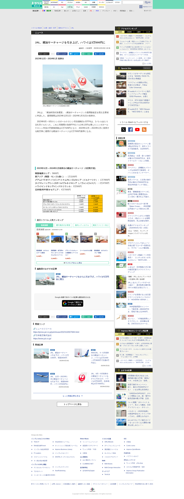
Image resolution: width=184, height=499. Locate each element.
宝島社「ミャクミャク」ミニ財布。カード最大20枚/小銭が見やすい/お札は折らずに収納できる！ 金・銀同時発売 (135, 60)
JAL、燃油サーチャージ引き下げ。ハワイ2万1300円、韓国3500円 (59, 355)
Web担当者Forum (40, 446)
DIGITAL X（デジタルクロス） (65, 457)
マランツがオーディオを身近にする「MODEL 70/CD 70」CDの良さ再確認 (139, 76)
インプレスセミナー (62, 453)
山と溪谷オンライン (89, 460)
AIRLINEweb (109, 442)
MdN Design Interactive (112, 467)
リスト (53, 54)
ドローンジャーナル (40, 457)
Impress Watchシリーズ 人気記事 (134, 331)
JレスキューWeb (110, 453)
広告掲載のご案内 (69, 484)
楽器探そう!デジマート (90, 446)
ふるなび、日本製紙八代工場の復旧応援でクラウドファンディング (139, 269)
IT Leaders (37, 453)
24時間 (129, 32)
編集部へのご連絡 (84, 484)
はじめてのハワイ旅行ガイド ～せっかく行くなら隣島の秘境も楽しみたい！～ (139, 422)
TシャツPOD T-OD (89, 449)
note (88, 54)
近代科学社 (84, 467)
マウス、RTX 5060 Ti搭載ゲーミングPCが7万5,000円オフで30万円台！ (139, 102)
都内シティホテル (82, 225)
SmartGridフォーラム (62, 442)
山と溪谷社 (84, 457)
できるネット (38, 471)
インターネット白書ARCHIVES (44, 475)
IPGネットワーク (129, 460)
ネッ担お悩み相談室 (40, 461)
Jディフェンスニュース (112, 446)
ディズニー (106, 11)
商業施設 (123, 11)
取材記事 (58, 11)
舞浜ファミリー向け (101, 225)
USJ (114, 11)
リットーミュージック (90, 442)
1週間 (139, 32)
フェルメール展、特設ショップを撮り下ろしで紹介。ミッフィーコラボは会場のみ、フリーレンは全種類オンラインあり (135, 44)
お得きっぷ (76, 11)
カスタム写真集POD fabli (135, 467)
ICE (125, 439)
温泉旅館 (44, 225)
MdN (103, 461)
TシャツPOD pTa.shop (134, 463)
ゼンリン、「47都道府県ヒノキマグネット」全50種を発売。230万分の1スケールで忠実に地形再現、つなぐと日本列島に (139, 324)
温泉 (84, 11)
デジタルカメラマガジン (42, 467)
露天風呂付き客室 (63, 225)
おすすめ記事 (126, 370)
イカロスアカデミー (111, 457)
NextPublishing (60, 471)
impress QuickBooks (133, 449)
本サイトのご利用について (40, 484)
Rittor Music (84, 439)
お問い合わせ (56, 484)
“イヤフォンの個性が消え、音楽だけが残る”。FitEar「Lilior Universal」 (138, 84)
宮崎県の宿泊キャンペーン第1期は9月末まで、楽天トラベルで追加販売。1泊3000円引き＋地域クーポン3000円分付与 (139, 149)
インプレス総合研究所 (41, 449)
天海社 (128, 442)
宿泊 (130, 11)
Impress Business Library (63, 449)
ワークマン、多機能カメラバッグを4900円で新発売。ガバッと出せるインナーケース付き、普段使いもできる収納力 (136, 55)
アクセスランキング (129, 29)
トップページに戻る (73, 404)
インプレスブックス (62, 467)
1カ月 (148, 32)
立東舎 (85, 453)
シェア (64, 54)
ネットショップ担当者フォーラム (66, 446)
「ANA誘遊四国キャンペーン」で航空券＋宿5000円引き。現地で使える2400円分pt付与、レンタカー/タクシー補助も (139, 312)
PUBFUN (127, 453)
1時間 (120, 32)
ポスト (45, 54)
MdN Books (108, 464)
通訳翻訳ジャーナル (111, 449)
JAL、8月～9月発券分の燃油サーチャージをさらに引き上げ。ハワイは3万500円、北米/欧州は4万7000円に (100, 379)
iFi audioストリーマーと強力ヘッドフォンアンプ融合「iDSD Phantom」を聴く (139, 93)
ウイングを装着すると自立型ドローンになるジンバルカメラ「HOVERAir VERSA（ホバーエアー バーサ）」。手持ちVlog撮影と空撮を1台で (136, 49)
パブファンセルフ (132, 456)
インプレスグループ (125, 484)
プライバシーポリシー (100, 484)
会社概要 (113, 484)
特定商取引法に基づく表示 (144, 484)
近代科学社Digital (89, 471)
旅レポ (66, 11)
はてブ (76, 54)
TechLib (107, 474)
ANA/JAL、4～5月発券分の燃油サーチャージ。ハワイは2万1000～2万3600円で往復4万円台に (100, 358)
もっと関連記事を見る (71, 396)
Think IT (36, 442)
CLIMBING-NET (88, 464)
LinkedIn (101, 54)
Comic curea (130, 446)
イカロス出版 (106, 439)
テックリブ (106, 471)
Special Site (126, 68)
